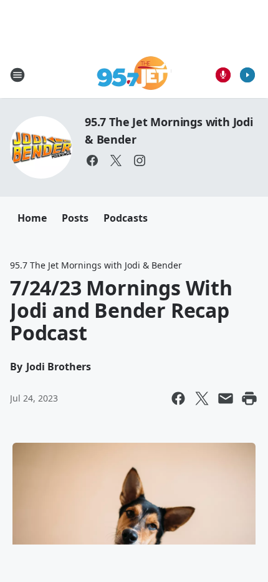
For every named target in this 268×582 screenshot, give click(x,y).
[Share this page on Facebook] (178, 398)
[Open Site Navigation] (17, 74)
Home (32, 218)
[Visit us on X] (115, 160)
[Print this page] (249, 398)
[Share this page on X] (202, 398)
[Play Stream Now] (247, 74)
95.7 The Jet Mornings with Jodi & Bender (96, 265)
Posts (75, 218)
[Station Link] (134, 74)
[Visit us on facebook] (92, 160)
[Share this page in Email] (225, 398)
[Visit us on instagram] (139, 160)
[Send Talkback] (223, 74)
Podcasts (125, 218)
